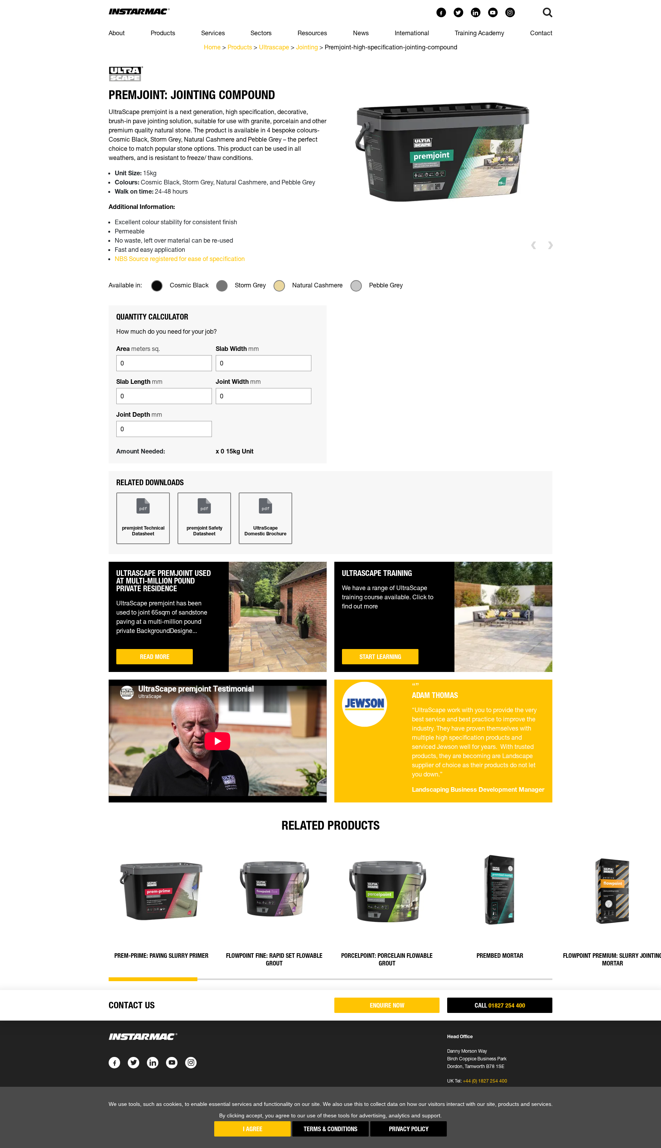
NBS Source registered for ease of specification (180, 259)
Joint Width (238, 381)
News (361, 33)
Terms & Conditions (330, 1129)
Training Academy (479, 33)
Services (213, 33)
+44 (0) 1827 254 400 (485, 1081)
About (117, 33)
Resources (312, 33)
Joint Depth (139, 414)
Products (163, 33)
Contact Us (132, 1005)
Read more (154, 656)
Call (500, 1005)
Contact (541, 33)
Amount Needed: (140, 451)
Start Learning (380, 656)
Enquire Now (387, 1005)
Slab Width (237, 348)
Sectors (261, 33)
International (412, 33)
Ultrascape (274, 47)
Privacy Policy (408, 1129)
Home (212, 47)
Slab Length (139, 381)
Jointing (307, 47)
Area (138, 348)
